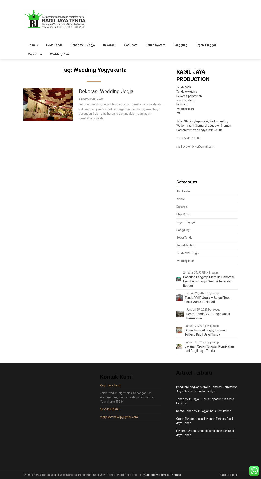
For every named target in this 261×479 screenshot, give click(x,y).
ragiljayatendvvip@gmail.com (195, 146)
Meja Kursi (35, 54)
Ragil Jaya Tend (110, 385)
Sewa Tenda (54, 45)
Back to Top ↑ (229, 474)
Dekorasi (109, 45)
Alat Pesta (130, 45)
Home (32, 45)
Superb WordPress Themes (163, 474)
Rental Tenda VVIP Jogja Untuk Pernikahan (203, 411)
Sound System (155, 45)
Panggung (180, 45)
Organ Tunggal (206, 45)
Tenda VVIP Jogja (83, 45)
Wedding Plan (59, 54)
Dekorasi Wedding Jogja (106, 91)
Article (180, 199)
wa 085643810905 (188, 138)
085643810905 (109, 409)
